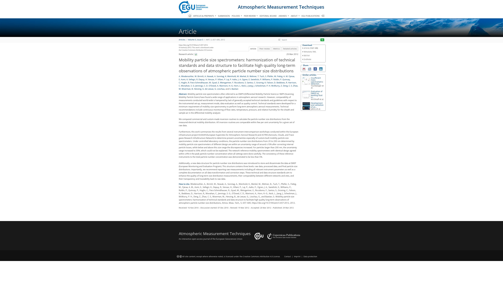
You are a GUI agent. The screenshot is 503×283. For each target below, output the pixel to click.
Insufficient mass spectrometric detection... (317, 81)
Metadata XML (310, 51)
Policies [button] (236, 16)
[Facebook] (315, 68)
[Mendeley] (304, 68)
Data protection (310, 256)
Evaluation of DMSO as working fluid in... (316, 94)
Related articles (290, 49)
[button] (279, 40)
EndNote (307, 59)
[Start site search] (322, 39)
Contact (287, 256)
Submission (224, 16)
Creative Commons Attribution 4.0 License (261, 256)
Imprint (297, 256)
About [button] (294, 16)
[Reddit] (309, 68)
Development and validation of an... (317, 105)
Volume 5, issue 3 (195, 40)
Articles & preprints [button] (203, 16)
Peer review (264, 49)
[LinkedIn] (321, 68)
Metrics (276, 49)
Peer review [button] (250, 16)
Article (253, 49)
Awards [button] (283, 16)
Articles (182, 40)
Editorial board (268, 16)
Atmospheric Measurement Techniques (281, 7)
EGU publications (311, 16)
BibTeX (307, 55)
